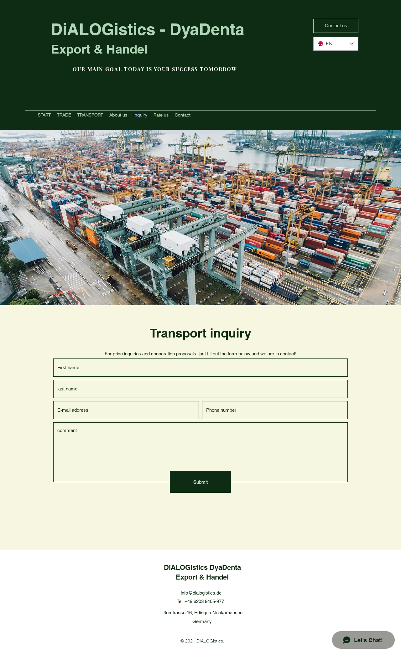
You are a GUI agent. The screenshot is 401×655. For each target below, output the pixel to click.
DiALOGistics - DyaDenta (147, 29)
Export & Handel (99, 49)
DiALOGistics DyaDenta (202, 567)
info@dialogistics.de (201, 593)
